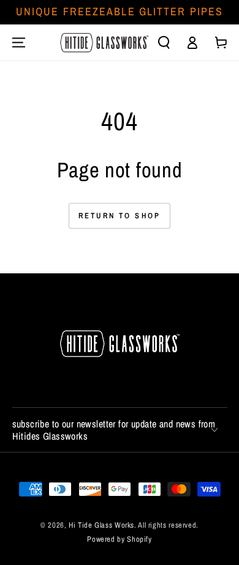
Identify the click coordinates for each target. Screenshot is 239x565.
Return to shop (119, 215)
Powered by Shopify (119, 539)
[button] (164, 42)
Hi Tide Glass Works (101, 525)
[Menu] (18, 42)
